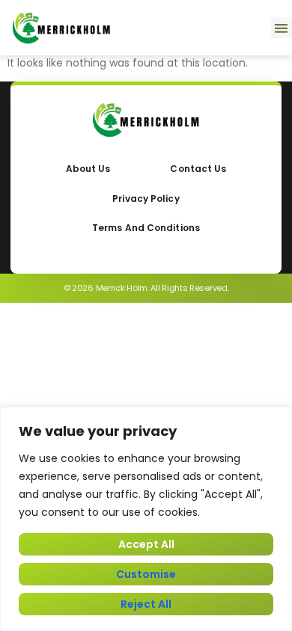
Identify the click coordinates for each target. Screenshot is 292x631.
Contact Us (198, 168)
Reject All (146, 604)
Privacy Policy (145, 198)
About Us (88, 168)
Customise (146, 574)
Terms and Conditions (146, 227)
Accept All (146, 544)
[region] (146, 519)
